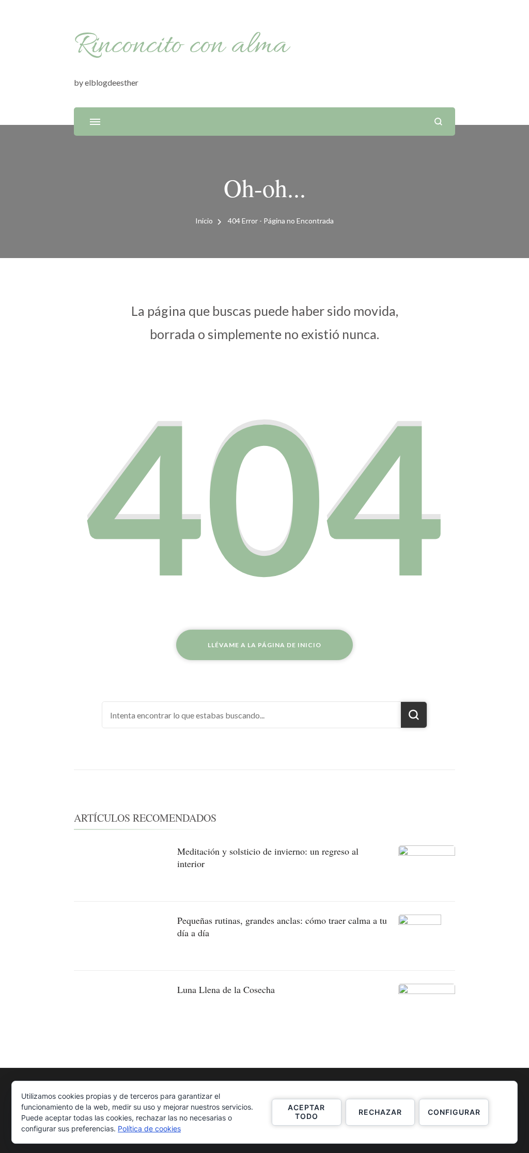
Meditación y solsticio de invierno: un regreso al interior (268, 857)
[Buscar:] (251, 715)
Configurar (454, 1112)
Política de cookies (149, 1128)
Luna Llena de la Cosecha (226, 989)
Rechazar (380, 1112)
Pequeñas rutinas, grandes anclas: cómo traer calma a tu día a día (282, 926)
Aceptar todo (306, 1111)
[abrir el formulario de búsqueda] (438, 121)
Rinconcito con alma (181, 46)
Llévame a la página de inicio (264, 645)
